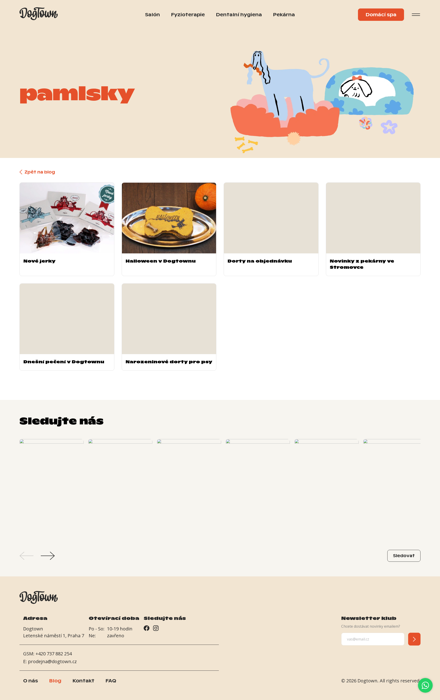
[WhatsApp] (425, 685)
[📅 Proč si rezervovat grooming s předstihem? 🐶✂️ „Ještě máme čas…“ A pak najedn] (189, 487)
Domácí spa (381, 15)
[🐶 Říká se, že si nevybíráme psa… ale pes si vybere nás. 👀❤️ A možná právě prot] (326, 487)
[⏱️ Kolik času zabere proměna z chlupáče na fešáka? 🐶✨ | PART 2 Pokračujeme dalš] (395, 487)
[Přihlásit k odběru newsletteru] (414, 639)
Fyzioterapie (188, 15)
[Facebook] (146, 629)
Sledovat (404, 555)
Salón (152, 15)
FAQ (110, 681)
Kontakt (83, 681)
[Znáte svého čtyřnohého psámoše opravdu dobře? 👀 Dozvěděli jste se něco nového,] (120, 487)
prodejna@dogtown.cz (52, 661)
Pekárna (284, 15)
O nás (30, 681)
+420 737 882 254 (54, 654)
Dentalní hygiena (239, 15)
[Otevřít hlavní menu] (416, 14)
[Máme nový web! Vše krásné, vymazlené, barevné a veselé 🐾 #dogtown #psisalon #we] (258, 487)
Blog (55, 681)
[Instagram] (156, 629)
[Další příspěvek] (48, 556)
